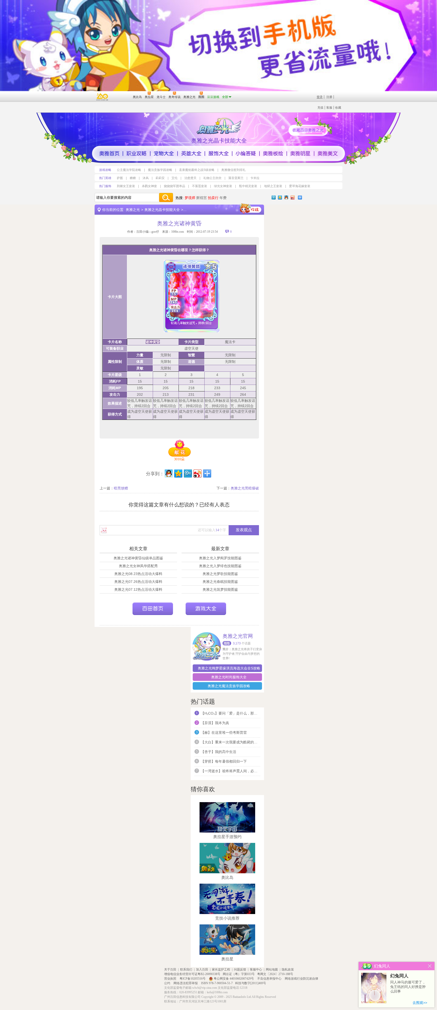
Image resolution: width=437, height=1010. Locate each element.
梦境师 (190, 198)
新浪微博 (293, 197)
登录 (320, 97)
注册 (329, 97)
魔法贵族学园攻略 (160, 170)
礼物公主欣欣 (212, 178)
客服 (329, 107)
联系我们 (186, 969)
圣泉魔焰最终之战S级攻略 (196, 170)
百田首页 (153, 608)
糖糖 (133, 178)
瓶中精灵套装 (248, 186)
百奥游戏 (102, 97)
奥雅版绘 (273, 153)
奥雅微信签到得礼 (233, 170)
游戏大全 (206, 608)
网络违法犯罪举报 (186, 983)
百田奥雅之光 (220, 125)
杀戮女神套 (149, 186)
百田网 (121, 96)
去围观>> (419, 1003)
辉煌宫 (201, 198)
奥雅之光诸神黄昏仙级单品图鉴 (138, 558)
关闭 (430, 966)
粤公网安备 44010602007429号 (234, 978)
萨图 (120, 178)
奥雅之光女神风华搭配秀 (138, 566)
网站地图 (272, 969)
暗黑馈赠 (121, 488)
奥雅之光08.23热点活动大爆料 (138, 574)
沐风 (146, 178)
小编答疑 (245, 153)
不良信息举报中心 (269, 978)
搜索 (166, 197)
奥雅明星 (300, 153)
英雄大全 (191, 153)
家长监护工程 (221, 969)
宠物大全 (163, 153)
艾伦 (174, 178)
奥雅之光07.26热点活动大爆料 (138, 582)
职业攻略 (136, 153)
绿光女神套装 (223, 186)
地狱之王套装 (273, 186)
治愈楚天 (190, 178)
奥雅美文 (327, 153)
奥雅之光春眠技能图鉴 (220, 582)
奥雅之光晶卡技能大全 (162, 210)
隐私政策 (288, 969)
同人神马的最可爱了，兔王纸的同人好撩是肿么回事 (408, 986)
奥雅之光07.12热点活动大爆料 (138, 589)
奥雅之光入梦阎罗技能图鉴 (220, 558)
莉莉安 (160, 178)
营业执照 (170, 978)
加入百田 (202, 969)
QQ (286, 197)
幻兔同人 (399, 975)
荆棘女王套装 (126, 186)
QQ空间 (280, 197)
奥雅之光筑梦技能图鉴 (220, 589)
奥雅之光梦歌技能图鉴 (220, 574)
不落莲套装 (199, 186)
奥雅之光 (133, 210)
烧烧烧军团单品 (174, 186)
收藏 (338, 107)
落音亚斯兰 (236, 178)
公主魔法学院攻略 (129, 170)
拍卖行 (213, 198)
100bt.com (177, 231)
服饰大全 (218, 153)
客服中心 (256, 969)
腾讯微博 (274, 197)
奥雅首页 (109, 153)
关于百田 (170, 969)
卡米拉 (254, 178)
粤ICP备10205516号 (193, 978)
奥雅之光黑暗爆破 (245, 488)
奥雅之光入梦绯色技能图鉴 (220, 566)
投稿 (250, 208)
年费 (223, 198)
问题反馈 (240, 969)
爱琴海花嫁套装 (299, 186)
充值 (320, 107)
